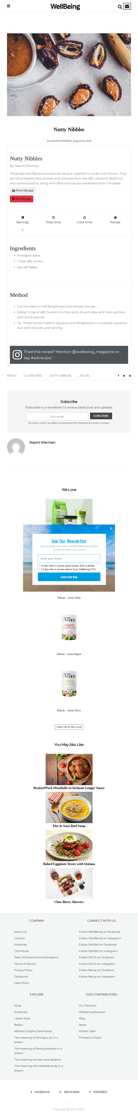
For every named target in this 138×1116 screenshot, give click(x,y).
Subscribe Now (69, 577)
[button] (69, 540)
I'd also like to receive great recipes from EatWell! (67, 565)
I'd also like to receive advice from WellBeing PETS (68, 569)
